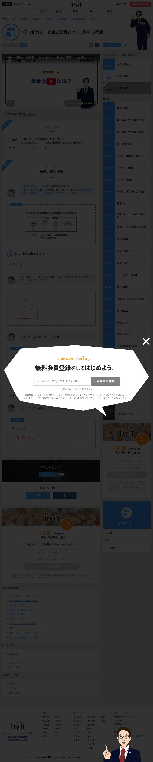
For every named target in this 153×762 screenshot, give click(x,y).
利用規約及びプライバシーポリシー (81, 395)
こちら (108, 398)
